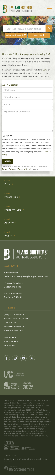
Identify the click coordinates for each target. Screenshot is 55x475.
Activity (9, 222)
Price (7, 184)
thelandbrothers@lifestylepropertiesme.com (26, 276)
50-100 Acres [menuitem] (11, 341)
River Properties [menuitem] (13, 330)
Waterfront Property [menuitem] (16, 318)
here (45, 70)
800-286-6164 (11, 272)
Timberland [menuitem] (10, 322)
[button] (48, 28)
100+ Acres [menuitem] (10, 345)
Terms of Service (25, 169)
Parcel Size (11, 196)
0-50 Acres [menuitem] (10, 337)
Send (7, 161)
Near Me (38, 35)
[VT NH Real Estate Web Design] (27, 468)
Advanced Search (15, 35)
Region (8, 235)
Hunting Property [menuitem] (14, 326)
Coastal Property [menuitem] (14, 314)
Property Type (12, 209)
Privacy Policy (8, 169)
